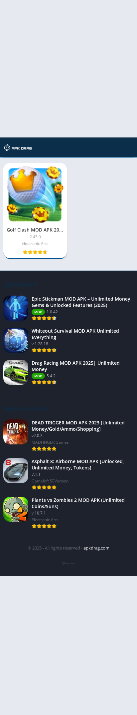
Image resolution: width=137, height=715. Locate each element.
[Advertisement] (68, 68)
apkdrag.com (96, 548)
